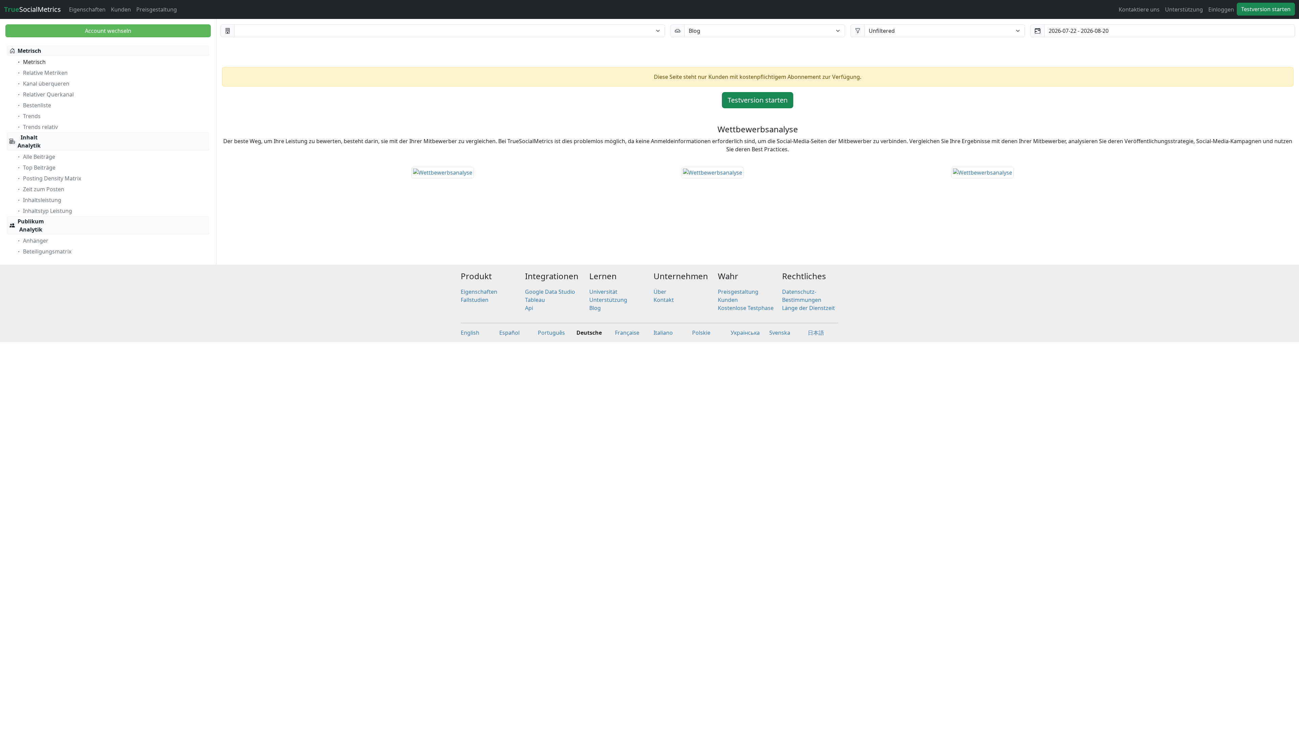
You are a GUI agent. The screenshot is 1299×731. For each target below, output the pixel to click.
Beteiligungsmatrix (47, 251)
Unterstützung (1184, 9)
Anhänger (35, 240)
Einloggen (1221, 9)
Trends (32, 116)
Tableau (535, 300)
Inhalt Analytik (29, 141)
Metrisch (29, 50)
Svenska (779, 332)
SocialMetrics (32, 9)
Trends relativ (40, 127)
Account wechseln (108, 31)
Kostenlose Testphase (746, 308)
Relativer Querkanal (48, 94)
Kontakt (664, 300)
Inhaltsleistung (42, 200)
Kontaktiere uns (1139, 9)
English (470, 332)
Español (509, 332)
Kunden (121, 9)
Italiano (663, 332)
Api (529, 308)
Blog (595, 308)
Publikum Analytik (31, 225)
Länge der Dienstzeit (808, 308)
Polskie (701, 332)
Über (660, 291)
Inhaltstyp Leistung (47, 211)
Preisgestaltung (156, 9)
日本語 (816, 332)
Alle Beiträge (39, 156)
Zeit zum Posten (43, 189)
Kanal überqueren (46, 83)
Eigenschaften (87, 9)
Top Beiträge (39, 167)
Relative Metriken (45, 72)
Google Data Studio (550, 291)
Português (551, 332)
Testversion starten (1266, 9)
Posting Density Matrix (52, 178)
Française (627, 332)
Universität (603, 291)
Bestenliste (37, 105)
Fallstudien (474, 300)
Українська (745, 332)
